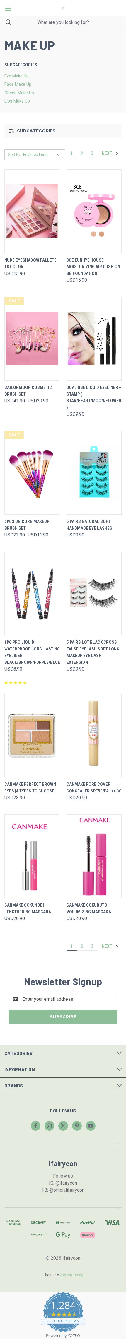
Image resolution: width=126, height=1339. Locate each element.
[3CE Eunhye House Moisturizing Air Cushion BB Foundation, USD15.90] (94, 211)
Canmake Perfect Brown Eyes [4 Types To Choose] (30, 788)
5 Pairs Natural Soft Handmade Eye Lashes (89, 525)
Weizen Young (71, 1275)
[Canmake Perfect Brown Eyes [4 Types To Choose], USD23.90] (32, 735)
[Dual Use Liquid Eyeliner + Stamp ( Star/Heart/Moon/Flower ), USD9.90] (94, 338)
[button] (63, 131)
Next (108, 153)
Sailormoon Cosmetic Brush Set (28, 391)
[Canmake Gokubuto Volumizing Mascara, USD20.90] (94, 856)
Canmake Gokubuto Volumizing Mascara (89, 908)
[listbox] (42, 155)
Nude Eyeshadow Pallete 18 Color (30, 263)
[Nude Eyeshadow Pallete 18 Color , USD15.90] (32, 211)
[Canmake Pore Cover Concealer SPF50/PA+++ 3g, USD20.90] (94, 735)
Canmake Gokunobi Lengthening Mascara (27, 908)
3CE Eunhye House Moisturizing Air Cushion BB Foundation (93, 266)
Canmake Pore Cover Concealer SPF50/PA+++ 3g (94, 788)
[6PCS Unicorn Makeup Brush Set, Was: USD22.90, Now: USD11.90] (32, 473)
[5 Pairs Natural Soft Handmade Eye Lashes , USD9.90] (94, 473)
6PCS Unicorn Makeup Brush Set (26, 525)
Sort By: (14, 154)
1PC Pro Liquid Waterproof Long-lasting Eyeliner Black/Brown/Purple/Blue (32, 652)
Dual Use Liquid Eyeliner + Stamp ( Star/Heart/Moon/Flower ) (94, 397)
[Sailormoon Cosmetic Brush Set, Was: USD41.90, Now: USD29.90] (32, 338)
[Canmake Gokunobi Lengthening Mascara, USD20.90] (32, 856)
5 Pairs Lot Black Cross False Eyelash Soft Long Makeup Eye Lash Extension (93, 652)
